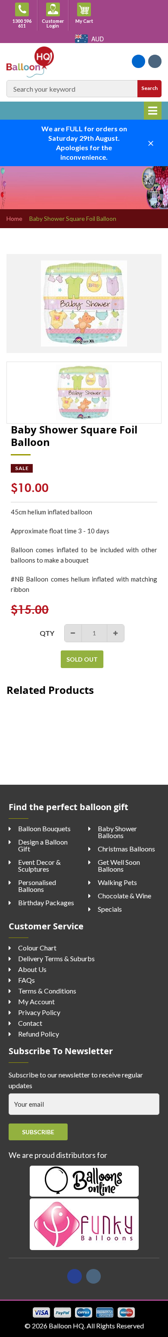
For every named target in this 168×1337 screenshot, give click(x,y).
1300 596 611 (21, 23)
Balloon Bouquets (44, 828)
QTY (47, 633)
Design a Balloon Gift (43, 845)
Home (14, 219)
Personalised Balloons (37, 885)
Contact (30, 1023)
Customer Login (53, 23)
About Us (32, 969)
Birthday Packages (46, 902)
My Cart (87, 21)
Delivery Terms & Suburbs (56, 958)
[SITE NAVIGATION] (153, 111)
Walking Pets (117, 882)
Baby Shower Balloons (117, 831)
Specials (110, 909)
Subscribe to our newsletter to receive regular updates (76, 1080)
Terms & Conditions (47, 991)
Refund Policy (38, 1034)
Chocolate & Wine (124, 895)
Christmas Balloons (126, 849)
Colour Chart (37, 948)
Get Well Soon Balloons (119, 865)
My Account (36, 1001)
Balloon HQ (66, 1326)
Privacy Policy (39, 1012)
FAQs (26, 980)
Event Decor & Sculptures (39, 865)
